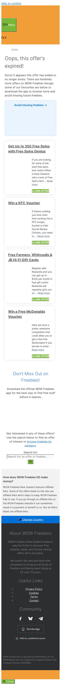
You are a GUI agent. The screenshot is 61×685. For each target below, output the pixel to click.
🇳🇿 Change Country (30, 519)
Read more (43, 236)
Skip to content (11, 3)
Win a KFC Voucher (24, 203)
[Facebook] (20, 619)
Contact (34, 600)
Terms (34, 596)
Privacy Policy (34, 589)
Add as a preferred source (32, 638)
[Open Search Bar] (4, 38)
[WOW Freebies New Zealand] (11, 17)
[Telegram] (41, 619)
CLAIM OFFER (40, 190)
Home (15, 49)
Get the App (33, 629)
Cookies (34, 592)
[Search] (30, 462)
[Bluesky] (30, 619)
